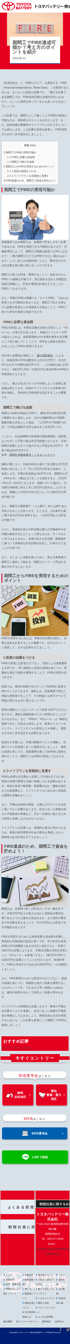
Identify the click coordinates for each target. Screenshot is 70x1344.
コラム (61, 1275)
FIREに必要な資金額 (21, 157)
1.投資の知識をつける (21, 171)
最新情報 (60, 1282)
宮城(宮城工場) (61, 1300)
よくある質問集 (45, 1317)
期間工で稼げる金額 (20, 161)
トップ (9, 1275)
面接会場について (28, 1305)
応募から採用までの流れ (45, 1282)
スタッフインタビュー (45, 1310)
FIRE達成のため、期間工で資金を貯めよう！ (30, 180)
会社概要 (8, 1321)
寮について (30, 1289)
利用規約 (46, 1321)
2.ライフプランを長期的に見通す (28, 175)
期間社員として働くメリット (12, 1291)
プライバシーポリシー (27, 1321)
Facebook (60, 1330)
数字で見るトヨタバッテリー (45, 1291)
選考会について (45, 1275)
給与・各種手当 (13, 1284)
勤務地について (28, 1296)
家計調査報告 (45, 355)
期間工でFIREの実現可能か (19, 152)
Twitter (68, 1330)
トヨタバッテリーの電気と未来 (45, 1300)
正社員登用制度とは (28, 1314)
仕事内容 (29, 1275)
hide (33, 145)
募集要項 (10, 1280)
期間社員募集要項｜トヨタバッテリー (32, 454)
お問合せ (59, 1321)
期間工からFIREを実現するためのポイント (28, 166)
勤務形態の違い (28, 1282)
